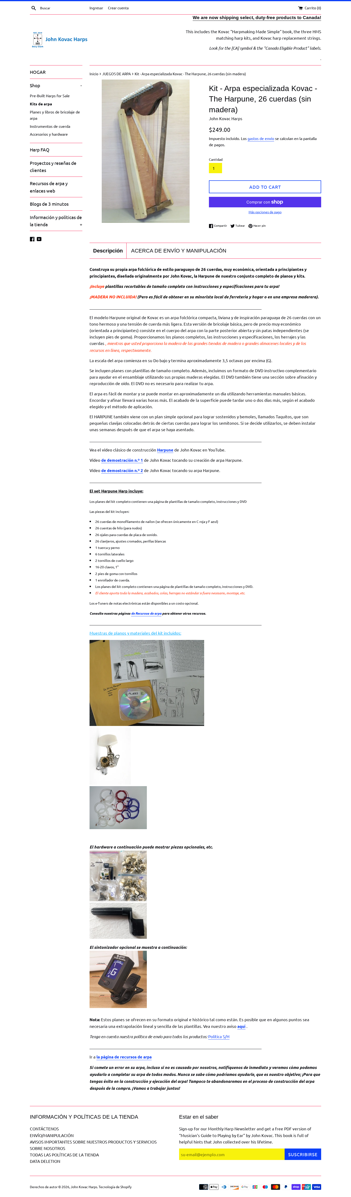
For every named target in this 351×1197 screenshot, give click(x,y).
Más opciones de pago (265, 212)
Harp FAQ (39, 149)
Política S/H (218, 1036)
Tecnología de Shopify (115, 1187)
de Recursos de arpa (146, 613)
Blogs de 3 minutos (49, 204)
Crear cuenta (118, 7)
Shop (56, 85)
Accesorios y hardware (49, 134)
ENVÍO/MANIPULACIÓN (52, 1135)
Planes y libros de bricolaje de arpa (55, 114)
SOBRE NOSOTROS (47, 1148)
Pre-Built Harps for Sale (50, 95)
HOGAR (38, 72)
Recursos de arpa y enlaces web (49, 186)
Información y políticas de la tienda (56, 220)
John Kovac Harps (84, 1187)
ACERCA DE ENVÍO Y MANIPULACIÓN (178, 251)
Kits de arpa (41, 103)
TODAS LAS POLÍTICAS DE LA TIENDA (64, 1154)
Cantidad (216, 159)
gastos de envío (261, 138)
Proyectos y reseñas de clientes (53, 166)
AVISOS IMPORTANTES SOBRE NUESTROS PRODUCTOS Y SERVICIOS (93, 1141)
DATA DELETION (45, 1161)
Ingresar (96, 7)
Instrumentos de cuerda (50, 126)
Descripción (108, 251)
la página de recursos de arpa (124, 1056)
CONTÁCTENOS (44, 1128)
